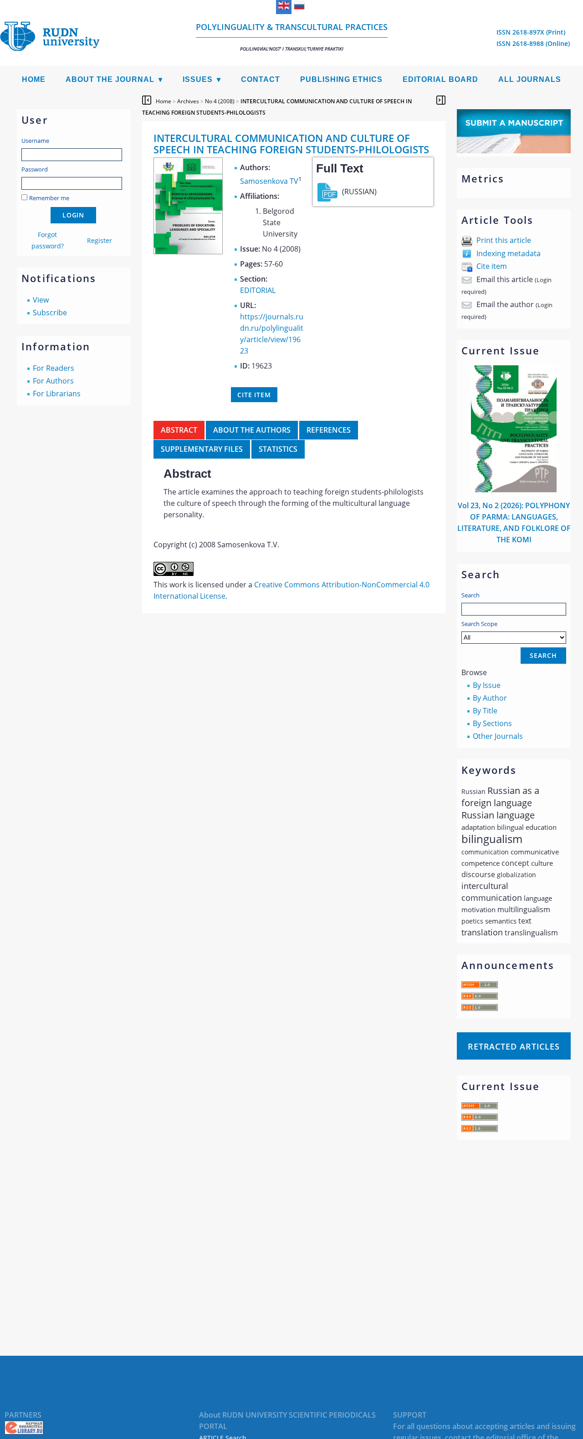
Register (99, 240)
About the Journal (110, 79)
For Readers (53, 368)
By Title (485, 711)
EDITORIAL (258, 290)
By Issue (487, 685)
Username (35, 140)
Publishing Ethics (341, 79)
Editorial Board (440, 79)
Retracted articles (514, 1046)
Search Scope (479, 624)
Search (470, 595)
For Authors (53, 381)
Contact (260, 79)
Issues (198, 79)
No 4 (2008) (220, 101)
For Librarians (57, 394)
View (41, 300)
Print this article (503, 240)
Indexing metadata (508, 253)
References (329, 430)
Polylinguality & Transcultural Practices (292, 36)
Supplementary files (202, 449)
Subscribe (50, 313)
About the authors (252, 430)
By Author (490, 698)
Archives (188, 101)
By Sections (492, 723)
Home (34, 79)
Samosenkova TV (269, 181)
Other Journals (498, 736)
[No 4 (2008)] (188, 252)
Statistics (278, 449)
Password (34, 169)
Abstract (179, 430)
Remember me (49, 198)
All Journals (529, 79)
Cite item (491, 266)
